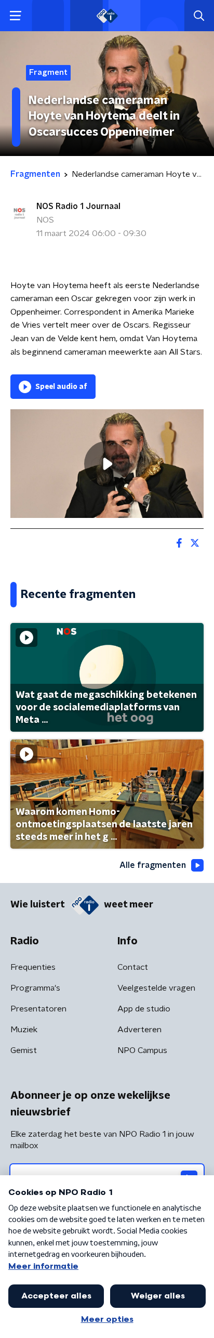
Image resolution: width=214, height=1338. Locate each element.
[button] (15, 15)
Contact (132, 967)
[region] (107, 463)
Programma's (35, 988)
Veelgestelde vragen (156, 988)
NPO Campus (142, 1050)
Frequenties (33, 967)
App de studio (143, 1009)
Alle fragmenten (152, 865)
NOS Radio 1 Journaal (78, 206)
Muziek (23, 1029)
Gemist (23, 1050)
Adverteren (139, 1029)
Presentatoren (38, 1009)
